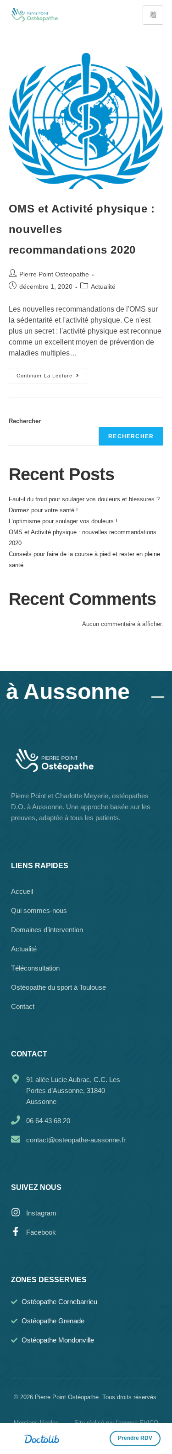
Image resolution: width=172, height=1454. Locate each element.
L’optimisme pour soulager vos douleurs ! (63, 521)
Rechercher (25, 421)
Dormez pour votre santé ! (43, 510)
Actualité (103, 286)
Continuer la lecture (52, 373)
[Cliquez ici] (135, 1438)
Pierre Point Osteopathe (54, 274)
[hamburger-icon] (153, 15)
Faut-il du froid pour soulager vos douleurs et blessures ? (84, 499)
